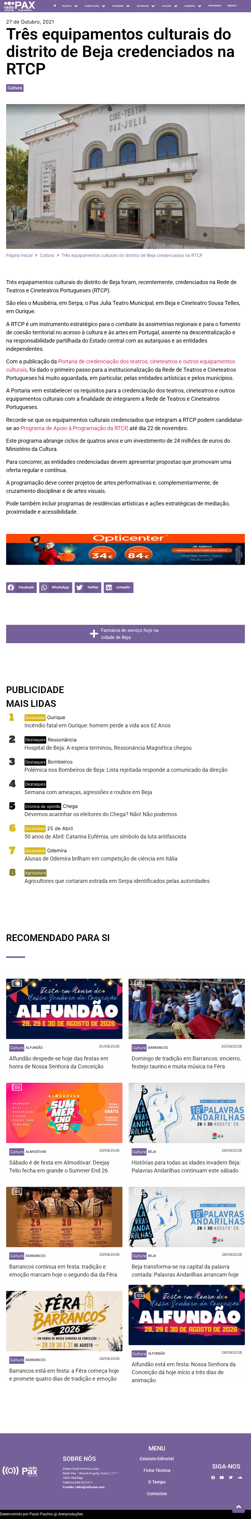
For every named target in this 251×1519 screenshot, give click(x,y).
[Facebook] (213, 1477)
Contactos (157, 1493)
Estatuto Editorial (157, 1458)
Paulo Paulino (41, 1514)
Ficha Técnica (157, 1470)
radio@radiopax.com (90, 1487)
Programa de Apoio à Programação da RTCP (74, 428)
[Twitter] (230, 1477)
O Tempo (157, 1482)
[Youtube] (222, 1477)
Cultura (15, 87)
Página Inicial (19, 255)
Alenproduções (70, 1514)
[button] (21, 587)
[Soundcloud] (239, 1477)
